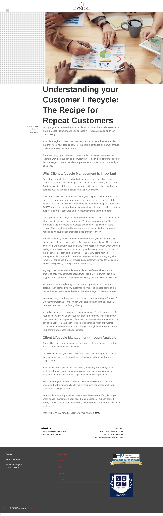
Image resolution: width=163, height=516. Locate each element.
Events (60, 460)
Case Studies (63, 454)
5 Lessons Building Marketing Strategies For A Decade (53, 432)
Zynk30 (6, 508)
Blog (59, 467)
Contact (61, 479)
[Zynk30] (81, 9)
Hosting (61, 473)
